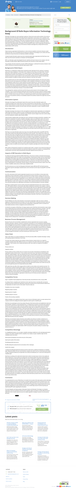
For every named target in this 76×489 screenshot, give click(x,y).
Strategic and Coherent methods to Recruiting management (27, 449)
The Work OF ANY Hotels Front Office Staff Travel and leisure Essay (43, 438)
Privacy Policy (25, 479)
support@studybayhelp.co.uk (13, 474)
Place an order (25, 471)
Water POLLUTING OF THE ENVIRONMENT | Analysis (27, 423)
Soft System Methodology (27, 436)
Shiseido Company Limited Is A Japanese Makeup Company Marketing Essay (12, 424)
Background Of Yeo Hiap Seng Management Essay (41, 400)
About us (7, 476)
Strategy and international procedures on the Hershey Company (43, 453)
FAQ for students (9, 478)
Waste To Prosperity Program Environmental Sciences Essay (12, 452)
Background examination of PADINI (13, 399)
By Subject (31, 20)
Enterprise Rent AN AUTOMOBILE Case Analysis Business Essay (43, 424)
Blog (24, 481)
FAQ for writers (8, 481)
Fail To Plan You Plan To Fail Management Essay (12, 438)
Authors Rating (26, 474)
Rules (24, 476)
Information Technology (38, 20)
